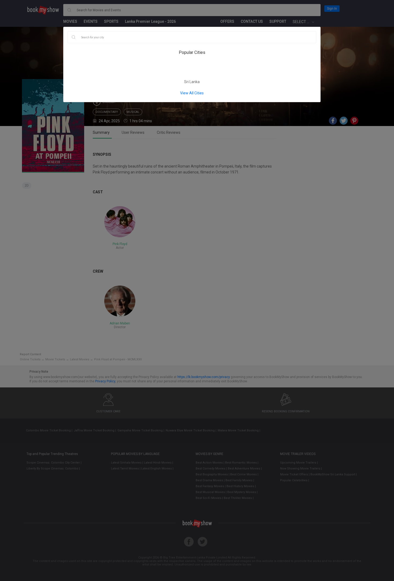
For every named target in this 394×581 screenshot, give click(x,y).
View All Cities (192, 93)
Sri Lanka (192, 82)
